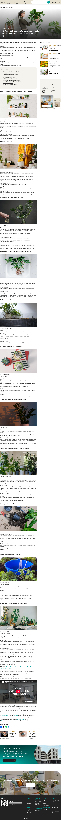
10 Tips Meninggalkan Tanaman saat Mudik (11, 71)
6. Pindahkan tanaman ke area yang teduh (11, 80)
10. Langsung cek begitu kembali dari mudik (11, 85)
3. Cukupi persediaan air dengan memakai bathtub (13, 76)
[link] (52, 91)
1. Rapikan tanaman (7, 73)
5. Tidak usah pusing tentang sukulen (10, 78)
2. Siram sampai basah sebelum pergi (10, 74)
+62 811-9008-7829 (56, 801)
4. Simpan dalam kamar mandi (9, 77)
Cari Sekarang (31, 784)
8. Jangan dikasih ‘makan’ (8, 83)
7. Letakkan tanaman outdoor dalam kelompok (12, 81)
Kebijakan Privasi (20, 818)
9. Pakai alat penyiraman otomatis (10, 84)
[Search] (48, 2)
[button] (55, 2)
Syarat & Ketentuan (14, 818)
